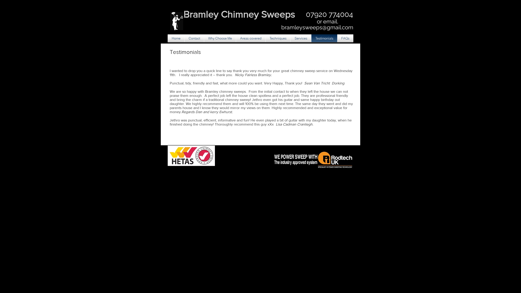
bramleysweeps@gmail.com (317, 27)
